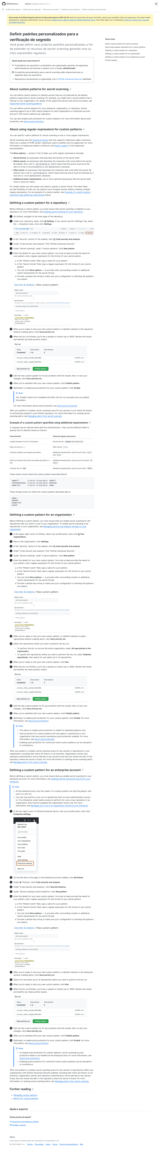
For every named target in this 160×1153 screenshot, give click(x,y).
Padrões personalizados (70, 9)
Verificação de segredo (32, 9)
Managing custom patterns (25, 1095)
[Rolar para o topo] (155, 1147)
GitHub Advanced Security (70, 79)
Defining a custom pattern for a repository (38, 202)
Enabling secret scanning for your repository (63, 212)
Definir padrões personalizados (94, 9)
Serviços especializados (69, 1144)
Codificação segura (13, 9)
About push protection (34, 121)
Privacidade (39, 1144)
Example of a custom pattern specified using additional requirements (49, 422)
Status (48, 1144)
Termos (30, 1144)
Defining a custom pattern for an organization (41, 514)
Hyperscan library (40, 140)
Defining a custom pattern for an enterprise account (45, 770)
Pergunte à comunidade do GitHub (25, 1122)
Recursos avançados (51, 9)
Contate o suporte (19, 1125)
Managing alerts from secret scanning (44, 416)
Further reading (20, 1089)
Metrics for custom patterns (25, 1098)
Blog (81, 1144)
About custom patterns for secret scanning (39, 89)
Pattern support (61, 145)
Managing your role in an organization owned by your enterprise (59, 805)
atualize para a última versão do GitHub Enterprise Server (73, 20)
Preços (55, 1144)
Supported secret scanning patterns (26, 103)
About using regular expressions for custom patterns (46, 129)
